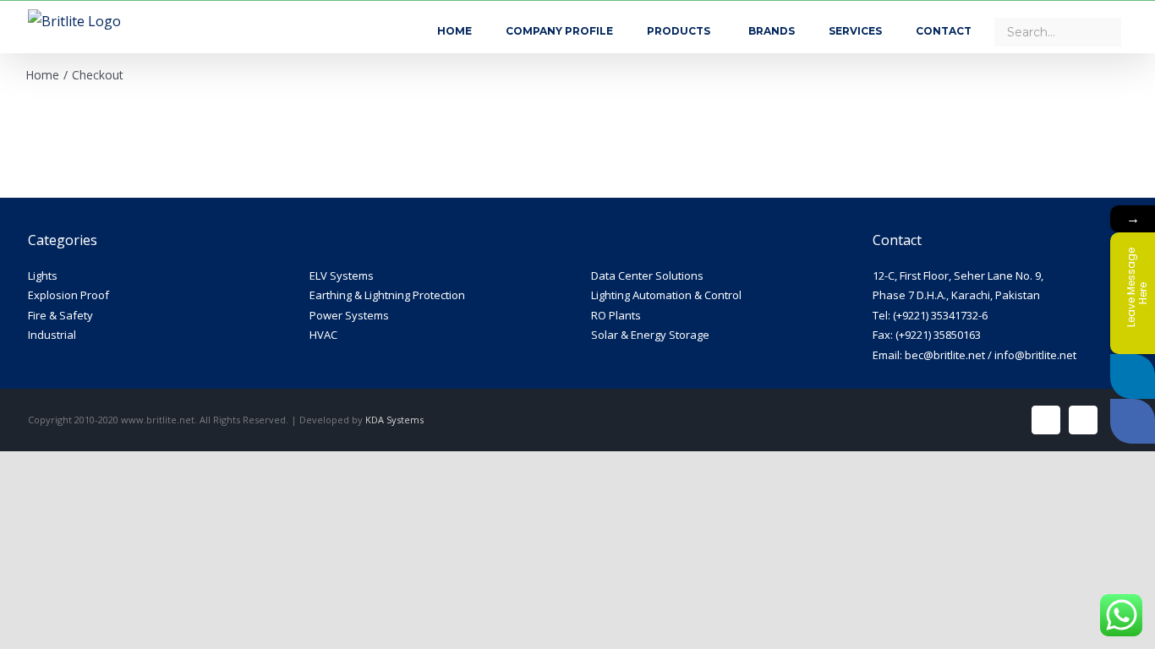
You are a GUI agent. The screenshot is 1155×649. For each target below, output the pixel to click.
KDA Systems (394, 419)
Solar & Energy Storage (650, 334)
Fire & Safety (60, 315)
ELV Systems (341, 275)
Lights (42, 275)
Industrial (52, 334)
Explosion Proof (68, 295)
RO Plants (616, 315)
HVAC (323, 334)
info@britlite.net (1035, 355)
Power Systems (349, 315)
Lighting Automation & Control (666, 295)
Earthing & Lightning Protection (387, 295)
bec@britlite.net (945, 355)
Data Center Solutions (647, 275)
